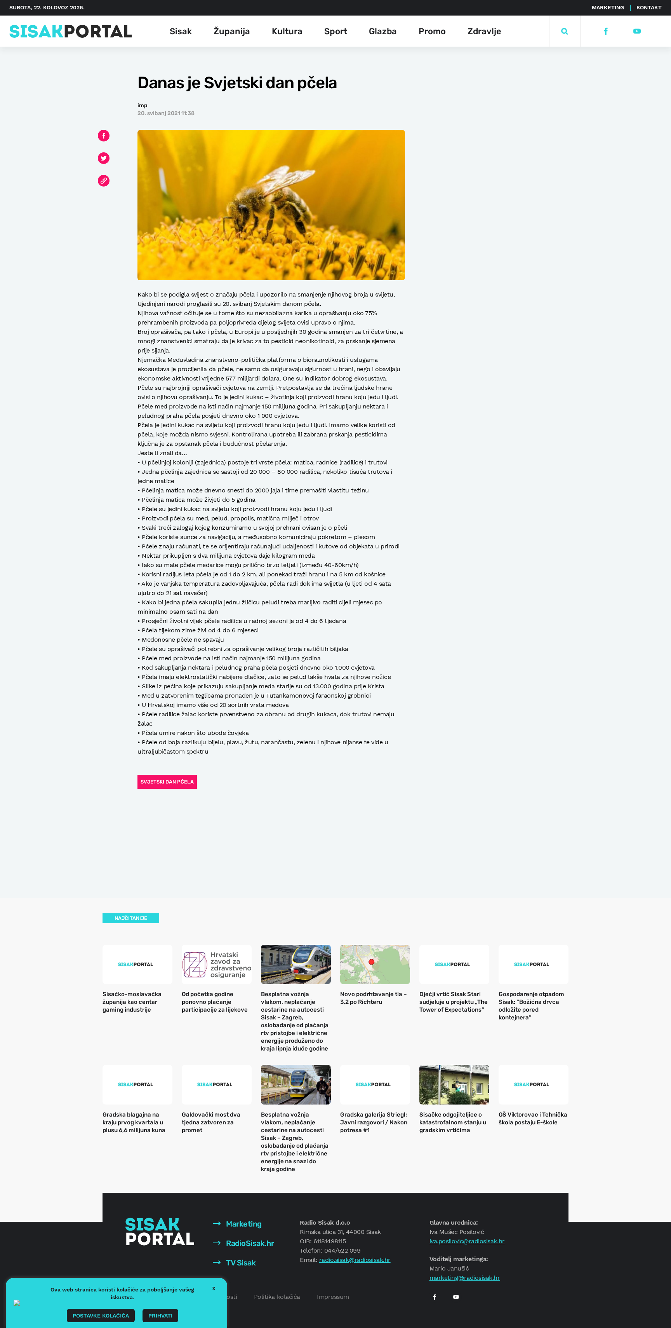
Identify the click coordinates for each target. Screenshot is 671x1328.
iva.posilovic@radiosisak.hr (467, 1241)
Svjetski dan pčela (167, 782)
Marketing (608, 7)
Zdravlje (484, 31)
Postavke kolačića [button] (101, 1315)
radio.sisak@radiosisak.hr (355, 1259)
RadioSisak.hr (249, 1243)
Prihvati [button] (160, 1315)
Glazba (383, 31)
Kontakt (649, 7)
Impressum (333, 1296)
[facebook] (605, 31)
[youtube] (636, 31)
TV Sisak (240, 1262)
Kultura (287, 31)
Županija (232, 31)
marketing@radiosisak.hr (464, 1277)
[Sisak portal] (70, 31)
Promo (432, 31)
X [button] (214, 1288)
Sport (335, 31)
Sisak (181, 31)
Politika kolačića (277, 1296)
